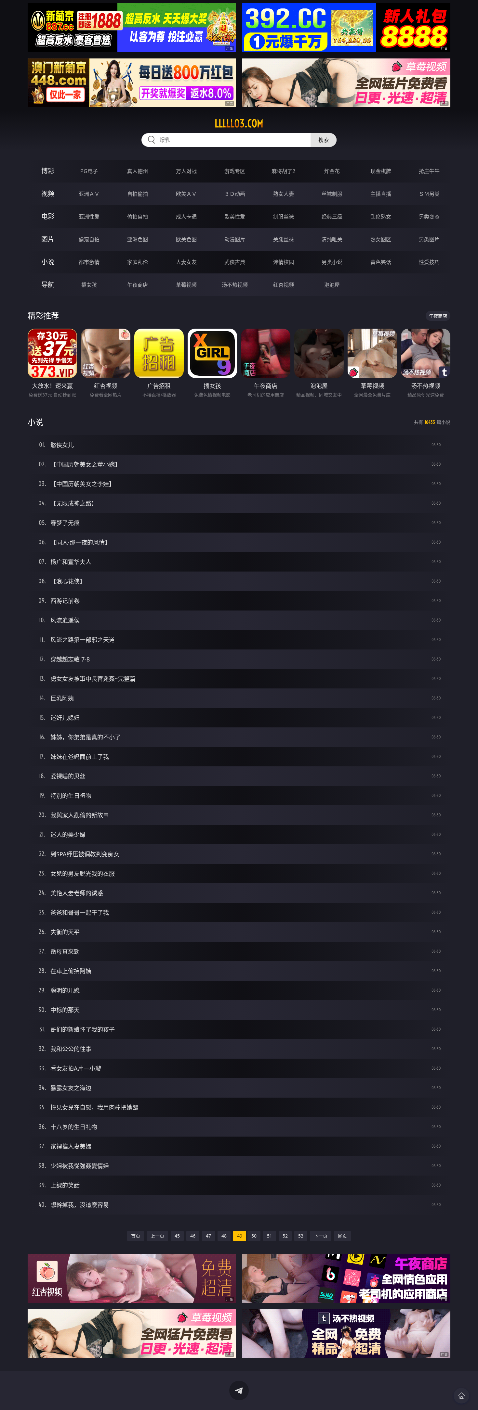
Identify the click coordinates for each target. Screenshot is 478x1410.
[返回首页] (461, 1396)
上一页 (157, 1236)
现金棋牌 (380, 171)
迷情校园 (283, 262)
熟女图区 (380, 239)
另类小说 (332, 262)
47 (208, 1236)
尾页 (342, 1236)
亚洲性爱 (89, 216)
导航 (47, 284)
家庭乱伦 (137, 262)
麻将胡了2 (283, 171)
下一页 (320, 1236)
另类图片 (429, 239)
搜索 (323, 140)
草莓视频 (186, 284)
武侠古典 (234, 262)
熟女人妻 (283, 193)
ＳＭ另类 (429, 193)
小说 (47, 262)
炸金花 (332, 171)
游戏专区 (234, 171)
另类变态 (429, 216)
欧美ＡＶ (186, 193)
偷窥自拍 (89, 239)
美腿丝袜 (283, 239)
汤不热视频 (235, 284)
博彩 (47, 171)
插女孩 (89, 284)
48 (224, 1236)
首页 (135, 1236)
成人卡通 (186, 216)
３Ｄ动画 (234, 193)
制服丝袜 (283, 216)
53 (300, 1236)
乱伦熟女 (380, 216)
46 (192, 1236)
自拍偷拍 (137, 193)
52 (285, 1236)
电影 (47, 216)
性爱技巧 (429, 262)
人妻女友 (186, 262)
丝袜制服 (332, 193)
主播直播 (380, 193)
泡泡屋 (332, 284)
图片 (47, 239)
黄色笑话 (380, 262)
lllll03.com (239, 123)
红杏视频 (283, 284)
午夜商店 (137, 284)
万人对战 (186, 171)
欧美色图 (186, 239)
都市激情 (89, 262)
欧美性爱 (234, 216)
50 (254, 1236)
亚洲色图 (137, 239)
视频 (47, 193)
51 (269, 1236)
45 (177, 1236)
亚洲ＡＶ (89, 193)
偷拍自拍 (137, 216)
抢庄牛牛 (429, 171)
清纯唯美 (332, 239)
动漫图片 (234, 239)
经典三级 (332, 216)
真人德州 (137, 171)
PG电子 (89, 171)
